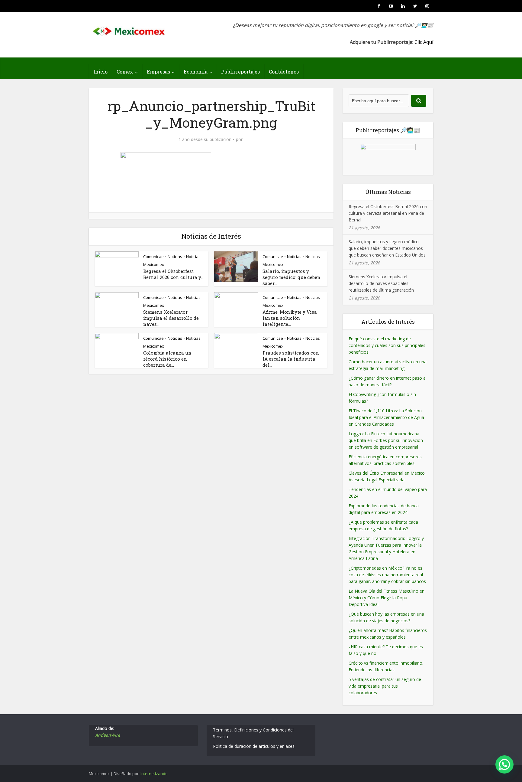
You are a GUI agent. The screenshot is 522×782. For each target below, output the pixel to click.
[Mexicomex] (129, 29)
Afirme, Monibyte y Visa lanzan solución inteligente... (290, 318)
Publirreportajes (240, 71)
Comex (125, 71)
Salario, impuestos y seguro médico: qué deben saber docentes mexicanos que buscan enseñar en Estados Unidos (387, 248)
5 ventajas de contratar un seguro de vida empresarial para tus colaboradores (385, 685)
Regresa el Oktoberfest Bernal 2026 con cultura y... (173, 274)
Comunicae (153, 256)
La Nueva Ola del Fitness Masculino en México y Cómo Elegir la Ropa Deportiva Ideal (386, 597)
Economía (196, 71)
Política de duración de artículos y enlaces (254, 746)
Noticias (175, 256)
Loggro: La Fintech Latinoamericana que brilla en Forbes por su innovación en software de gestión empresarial (386, 440)
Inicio (100, 71)
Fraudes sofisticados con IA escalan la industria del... (291, 359)
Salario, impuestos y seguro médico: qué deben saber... (292, 277)
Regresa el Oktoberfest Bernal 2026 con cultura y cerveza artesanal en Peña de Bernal (388, 213)
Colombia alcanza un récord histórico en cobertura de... (167, 359)
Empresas (158, 71)
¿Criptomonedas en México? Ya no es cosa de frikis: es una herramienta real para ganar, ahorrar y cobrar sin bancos (387, 574)
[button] (504, 764)
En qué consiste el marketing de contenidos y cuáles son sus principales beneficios (387, 345)
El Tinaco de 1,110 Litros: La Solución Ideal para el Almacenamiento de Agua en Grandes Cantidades (386, 417)
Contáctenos (284, 71)
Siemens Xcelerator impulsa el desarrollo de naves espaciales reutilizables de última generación (381, 283)
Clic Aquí (423, 42)
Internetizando (154, 773)
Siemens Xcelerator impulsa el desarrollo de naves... (171, 318)
